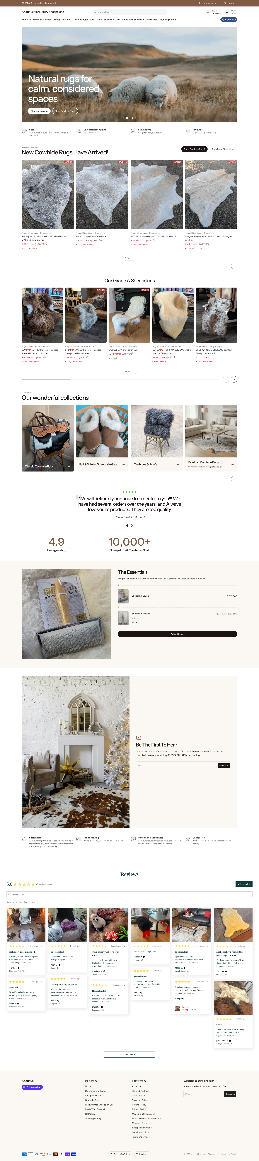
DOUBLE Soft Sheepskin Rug (123, 349)
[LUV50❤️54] (173, 315)
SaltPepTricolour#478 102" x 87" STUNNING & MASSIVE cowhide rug (44, 238)
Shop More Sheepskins (223, 149)
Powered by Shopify (228, 1154)
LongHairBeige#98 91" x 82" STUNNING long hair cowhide (209, 238)
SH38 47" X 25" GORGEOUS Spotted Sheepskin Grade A (214, 351)
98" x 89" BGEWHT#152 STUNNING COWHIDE (153, 236)
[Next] (234, 266)
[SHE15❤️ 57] (86, 315)
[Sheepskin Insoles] (123, 618)
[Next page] (136, 118)
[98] (157, 194)
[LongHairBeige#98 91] (211, 194)
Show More (27, 963)
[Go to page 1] (127, 118)
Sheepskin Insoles (141, 613)
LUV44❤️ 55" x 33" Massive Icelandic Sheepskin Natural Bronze (40, 351)
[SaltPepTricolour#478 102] (48, 194)
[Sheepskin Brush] (123, 596)
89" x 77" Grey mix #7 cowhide (91, 236)
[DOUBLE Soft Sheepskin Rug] (129, 315)
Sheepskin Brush (140, 595)
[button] (54, 884)
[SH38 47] (216, 315)
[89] (102, 194)
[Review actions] (42, 946)
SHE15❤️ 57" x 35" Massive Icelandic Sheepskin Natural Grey (83, 351)
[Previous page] (123, 118)
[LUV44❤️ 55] (42, 315)
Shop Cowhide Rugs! (194, 149)
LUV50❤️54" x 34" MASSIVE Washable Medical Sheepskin (171, 351)
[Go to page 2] (132, 118)
